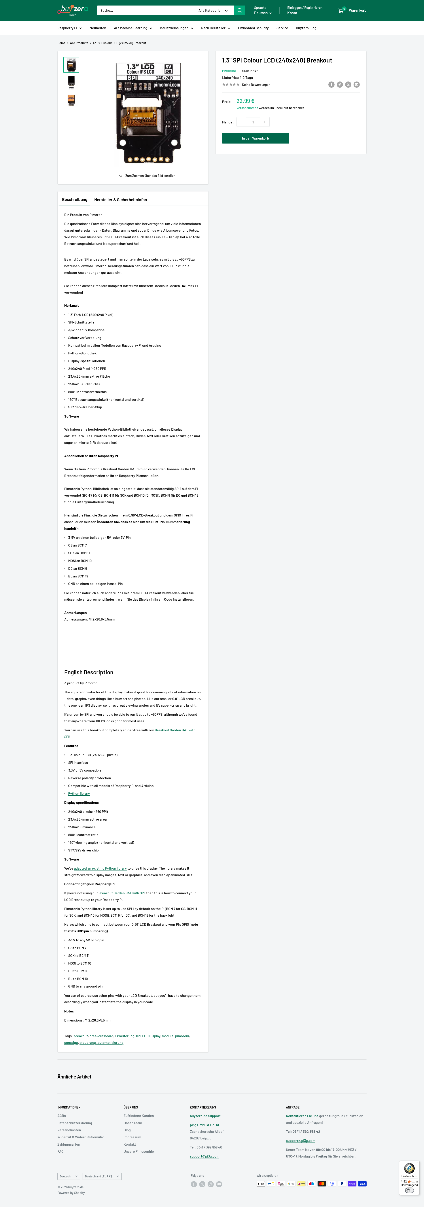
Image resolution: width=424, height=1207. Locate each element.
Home (61, 43)
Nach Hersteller (213, 28)
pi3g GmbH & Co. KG (205, 1125)
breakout (81, 1036)
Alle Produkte (79, 43)
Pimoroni (229, 71)
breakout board (101, 1036)
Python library (79, 793)
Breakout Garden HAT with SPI (121, 893)
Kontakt (130, 1144)
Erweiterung (124, 1036)
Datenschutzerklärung (74, 1123)
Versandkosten (247, 108)
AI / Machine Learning (130, 28)
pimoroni (182, 1036)
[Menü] (417, 1163)
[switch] (409, 1190)
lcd (138, 1036)
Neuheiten (98, 28)
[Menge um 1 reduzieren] (241, 122)
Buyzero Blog (306, 28)
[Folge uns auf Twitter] (202, 1184)
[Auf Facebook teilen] (331, 84)
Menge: (228, 122)
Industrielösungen (174, 28)
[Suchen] (239, 10)
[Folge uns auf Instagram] (211, 1184)
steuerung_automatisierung (101, 1042)
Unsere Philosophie (139, 1151)
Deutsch (65, 1176)
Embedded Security (253, 28)
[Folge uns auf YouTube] (219, 1184)
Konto (292, 12)
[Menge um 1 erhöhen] (264, 122)
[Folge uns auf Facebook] (194, 1184)
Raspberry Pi (67, 28)
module (168, 1036)
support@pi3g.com (204, 1156)
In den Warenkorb (255, 138)
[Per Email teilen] (357, 84)
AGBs (61, 1115)
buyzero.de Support (205, 1116)
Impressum (132, 1137)
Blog (127, 1130)
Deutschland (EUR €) (98, 1176)
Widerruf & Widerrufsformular (80, 1137)
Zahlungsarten (68, 1144)
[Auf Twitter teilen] (348, 84)
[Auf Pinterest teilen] (340, 84)
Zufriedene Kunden (139, 1115)
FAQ (60, 1151)
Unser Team (133, 1123)
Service (282, 28)
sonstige (71, 1042)
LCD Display (151, 1036)
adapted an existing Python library (100, 868)
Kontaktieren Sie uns (302, 1116)
